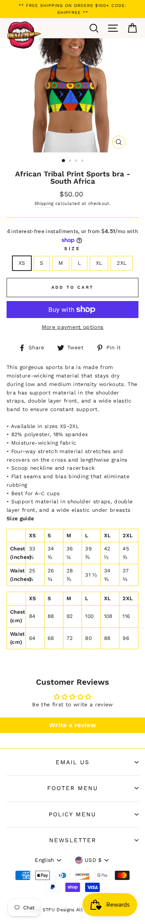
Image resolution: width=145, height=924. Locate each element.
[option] (72, 9)
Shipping (44, 203)
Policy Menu (72, 814)
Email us (73, 762)
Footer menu (72, 788)
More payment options (73, 327)
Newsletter (72, 840)
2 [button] (71, 161)
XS (22, 263)
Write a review (72, 725)
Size (72, 248)
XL (99, 263)
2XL (121, 263)
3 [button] (77, 161)
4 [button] (83, 161)
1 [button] (64, 161)
